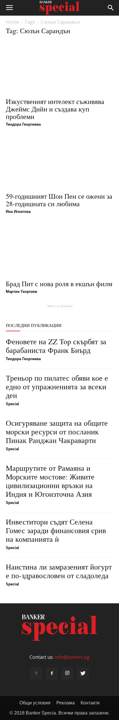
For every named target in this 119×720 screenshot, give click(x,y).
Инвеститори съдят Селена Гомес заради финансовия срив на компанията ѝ (56, 530)
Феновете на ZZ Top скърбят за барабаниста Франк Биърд (56, 345)
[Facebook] (36, 673)
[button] (111, 8)
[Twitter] (83, 673)
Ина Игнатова (18, 211)
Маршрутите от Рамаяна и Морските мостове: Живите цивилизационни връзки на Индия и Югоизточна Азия (50, 481)
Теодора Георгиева (23, 124)
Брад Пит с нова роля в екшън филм (59, 283)
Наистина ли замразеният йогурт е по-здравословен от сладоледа (59, 571)
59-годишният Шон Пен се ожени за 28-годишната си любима (59, 199)
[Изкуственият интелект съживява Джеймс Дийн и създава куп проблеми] (59, 67)
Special (12, 404)
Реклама (65, 702)
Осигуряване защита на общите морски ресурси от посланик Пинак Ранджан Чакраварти (57, 431)
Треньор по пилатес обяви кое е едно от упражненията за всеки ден (57, 386)
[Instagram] (67, 673)
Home (12, 22)
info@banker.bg (72, 657)
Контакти (90, 702)
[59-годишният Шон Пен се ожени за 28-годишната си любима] (59, 162)
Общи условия (35, 702)
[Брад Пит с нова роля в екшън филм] (59, 249)
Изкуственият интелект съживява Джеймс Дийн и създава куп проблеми (55, 109)
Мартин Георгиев (21, 291)
